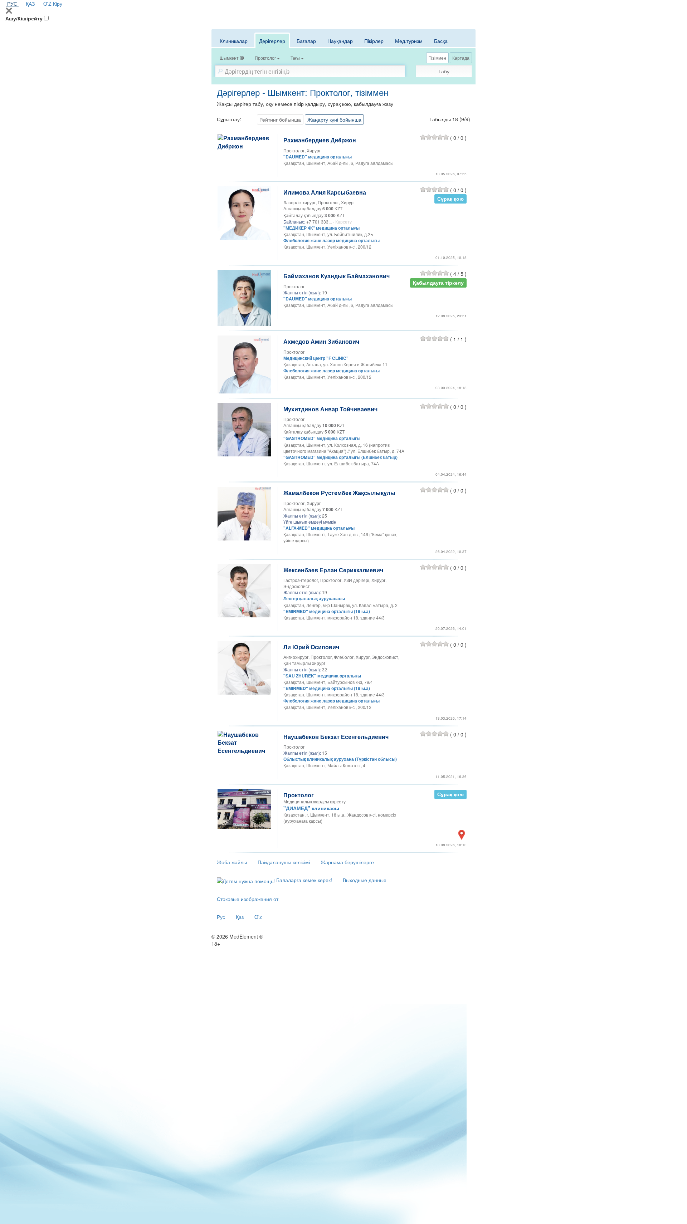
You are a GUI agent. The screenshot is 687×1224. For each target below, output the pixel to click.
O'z (258, 916)
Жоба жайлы (232, 862)
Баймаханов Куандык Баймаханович (336, 276)
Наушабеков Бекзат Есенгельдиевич (336, 737)
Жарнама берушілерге (347, 862)
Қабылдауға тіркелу (438, 282)
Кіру (57, 3)
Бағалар (306, 40)
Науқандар (340, 40)
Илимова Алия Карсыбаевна (324, 192)
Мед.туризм (409, 40)
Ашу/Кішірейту (24, 18)
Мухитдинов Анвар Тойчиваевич (330, 409)
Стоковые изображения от (247, 898)
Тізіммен (437, 58)
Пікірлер (374, 40)
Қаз (240, 916)
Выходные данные (364, 879)
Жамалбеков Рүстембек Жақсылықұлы (339, 493)
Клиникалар (234, 40)
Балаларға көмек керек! (303, 879)
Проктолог (298, 795)
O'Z (47, 3)
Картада (460, 58)
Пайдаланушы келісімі (284, 862)
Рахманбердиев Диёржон (319, 140)
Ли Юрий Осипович (311, 647)
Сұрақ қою (450, 198)
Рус (221, 916)
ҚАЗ (30, 3)
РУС (12, 3)
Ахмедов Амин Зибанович (321, 341)
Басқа (441, 40)
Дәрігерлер (272, 40)
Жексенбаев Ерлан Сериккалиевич (333, 570)
